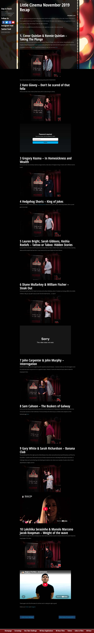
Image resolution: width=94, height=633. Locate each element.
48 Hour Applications (46, 631)
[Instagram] (9, 22)
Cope (33, 47)
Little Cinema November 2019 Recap (45, 7)
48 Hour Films (60, 631)
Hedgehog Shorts (42, 204)
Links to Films (79, 631)
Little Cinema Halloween (27, 617)
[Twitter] (6, 22)
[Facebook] (3, 22)
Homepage (8, 631)
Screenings (18, 631)
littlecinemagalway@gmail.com (7, 13)
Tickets (70, 631)
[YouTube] (13, 22)
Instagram (33, 607)
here (56, 47)
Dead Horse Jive (38, 44)
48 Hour (88, 631)
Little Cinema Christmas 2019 (67, 617)
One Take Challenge (30, 631)
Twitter (27, 607)
